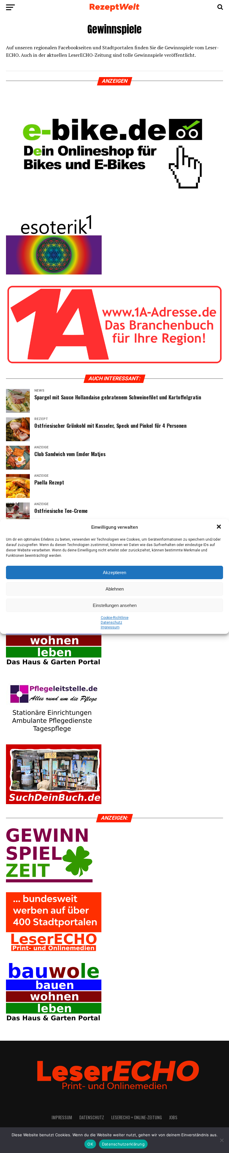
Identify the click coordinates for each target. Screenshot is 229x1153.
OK (90, 1144)
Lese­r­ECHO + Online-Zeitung (136, 1117)
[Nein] (222, 1140)
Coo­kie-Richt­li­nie (115, 618)
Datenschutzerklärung (123, 1144)
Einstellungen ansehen (115, 605)
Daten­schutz (111, 622)
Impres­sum (110, 627)
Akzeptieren (114, 572)
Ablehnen (115, 588)
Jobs (173, 1117)
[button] (219, 527)
